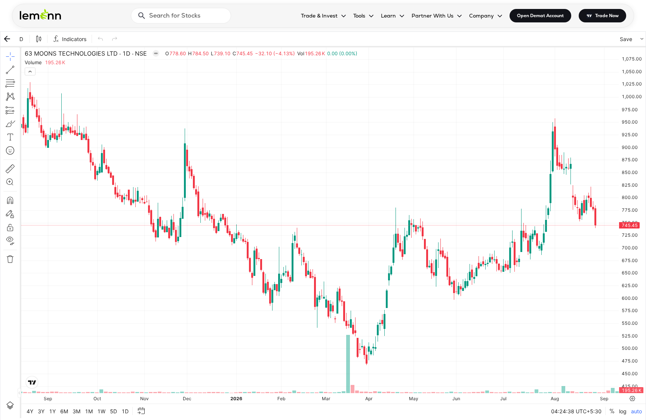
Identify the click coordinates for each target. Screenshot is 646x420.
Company (481, 15)
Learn (388, 15)
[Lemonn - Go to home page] (40, 14)
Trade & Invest (319, 15)
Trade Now (607, 16)
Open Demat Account (540, 16)
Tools (359, 15)
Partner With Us (432, 15)
